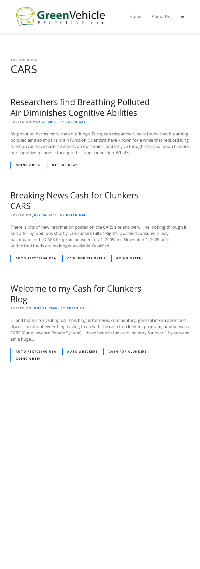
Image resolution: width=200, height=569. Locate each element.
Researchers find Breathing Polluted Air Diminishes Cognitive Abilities (80, 107)
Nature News (65, 165)
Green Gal (75, 122)
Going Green (28, 165)
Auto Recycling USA (36, 258)
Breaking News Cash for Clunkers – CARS (77, 201)
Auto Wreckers (82, 351)
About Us (161, 16)
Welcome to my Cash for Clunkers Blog (75, 294)
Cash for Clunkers (86, 258)
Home (135, 16)
